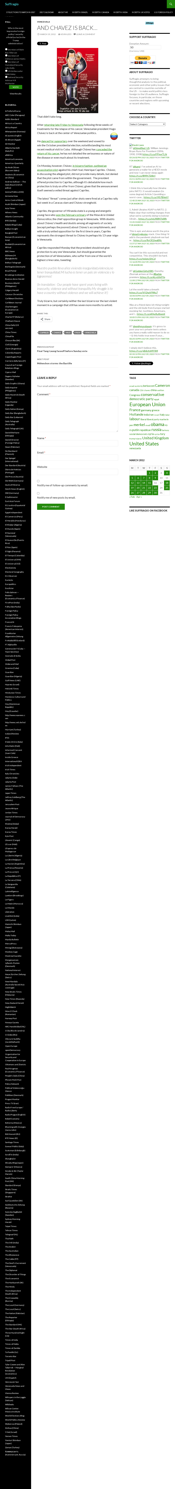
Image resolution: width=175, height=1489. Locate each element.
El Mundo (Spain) (12, 529)
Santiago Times (12, 1142)
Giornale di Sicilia (13, 656)
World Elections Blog (14, 1415)
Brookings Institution (14, 275)
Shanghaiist (10, 1158)
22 (149, 487)
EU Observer (11, 576)
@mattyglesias (140, 234)
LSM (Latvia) (10, 920)
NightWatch (10, 1007)
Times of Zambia (12, 1348)
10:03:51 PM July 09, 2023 (141, 317)
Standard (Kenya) (13, 1185)
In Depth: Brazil (80, 12)
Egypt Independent (13, 512)
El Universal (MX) (13, 559)
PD (166, 425)
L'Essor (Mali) (11, 844)
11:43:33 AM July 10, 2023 (141, 200)
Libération (9, 912)
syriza (157, 434)
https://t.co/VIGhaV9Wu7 (143, 292)
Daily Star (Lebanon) (14, 417)
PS (130, 430)
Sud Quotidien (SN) (14, 1200)
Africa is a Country (13, 123)
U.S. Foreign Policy (163, 12)
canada (134, 390)
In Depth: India (120, 12)
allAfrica (9, 155)
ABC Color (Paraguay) (15, 115)
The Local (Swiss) (13, 1309)
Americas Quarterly (14, 163)
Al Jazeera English (13, 135)
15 (149, 482)
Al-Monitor (10, 144)
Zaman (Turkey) (12, 1447)
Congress (134, 394)
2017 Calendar (46, 12)
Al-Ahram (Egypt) (13, 139)
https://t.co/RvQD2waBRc (147, 240)
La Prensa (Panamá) (14, 868)
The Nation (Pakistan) (15, 1313)
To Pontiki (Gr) (11, 1352)
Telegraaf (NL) (11, 1234)
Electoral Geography (14, 572)
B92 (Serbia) (10, 220)
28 (143, 492)
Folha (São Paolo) (13, 606)
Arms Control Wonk (14, 200)
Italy (162, 414)
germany (146, 410)
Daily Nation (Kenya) (14, 409)
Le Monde (9, 907)
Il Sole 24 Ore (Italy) (14, 742)
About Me (63, 12)
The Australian (11, 1251)
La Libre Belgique (13, 859)
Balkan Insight (11, 229)
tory (162, 433)
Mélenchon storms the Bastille (54, 361)
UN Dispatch (10, 1378)
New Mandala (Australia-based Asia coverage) (14, 984)
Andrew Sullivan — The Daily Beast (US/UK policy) (15, 184)
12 (132, 482)
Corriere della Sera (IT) (15, 361)
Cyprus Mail (10, 372)
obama (157, 424)
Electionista (10, 567)
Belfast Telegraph (13, 262)
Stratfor (8, 1196)
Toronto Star (10, 1356)
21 (143, 487)
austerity (139, 386)
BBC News (10, 251)
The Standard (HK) (13, 1324)
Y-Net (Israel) (11, 1432)
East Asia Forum (12, 501)
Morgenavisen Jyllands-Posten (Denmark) (12, 963)
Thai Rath (9, 1238)
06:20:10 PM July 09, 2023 (141, 338)
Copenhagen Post (13, 357)
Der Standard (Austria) (15, 465)
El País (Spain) (11, 547)
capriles (44, 332)
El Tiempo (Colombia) (15, 555)
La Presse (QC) (12, 872)
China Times (11, 332)
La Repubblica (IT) (13, 876)
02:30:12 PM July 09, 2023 (141, 354)
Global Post (10, 660)
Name (41, 438)
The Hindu (10, 1286)
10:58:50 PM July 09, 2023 (141, 295)
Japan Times (10, 793)
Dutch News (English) (15, 489)
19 (132, 487)
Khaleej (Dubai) (12, 824)
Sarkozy (165, 430)
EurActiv (9, 580)
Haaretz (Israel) (12, 684)
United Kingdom (155, 438)
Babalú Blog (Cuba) (13, 224)
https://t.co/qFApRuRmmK (151, 314)
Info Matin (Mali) (12, 746)
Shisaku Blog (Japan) (14, 1162)
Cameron (162, 385)
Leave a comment (85, 34)
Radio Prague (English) (15, 1114)
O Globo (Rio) (11, 1034)
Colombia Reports (13, 352)
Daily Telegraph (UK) (14, 428)
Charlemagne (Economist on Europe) (11, 309)
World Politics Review (15, 1420)
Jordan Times (11, 812)
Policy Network (12, 1084)
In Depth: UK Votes (141, 12)
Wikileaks (9, 1404)
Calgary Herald (12, 290)
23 (155, 487)
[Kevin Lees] (136, 144)
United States (144, 443)
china (154, 390)
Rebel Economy (12, 1118)
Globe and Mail (12, 664)
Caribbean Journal (13, 302)
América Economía (14, 159)
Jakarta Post (10, 782)
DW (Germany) (12, 493)
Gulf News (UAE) (13, 680)
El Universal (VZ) (12, 563)
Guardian (9, 672)
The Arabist (10, 1246)
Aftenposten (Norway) (15, 131)
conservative (152, 394)
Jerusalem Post (12, 804)
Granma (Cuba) (12, 668)
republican (145, 430)
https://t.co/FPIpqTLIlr (155, 154)
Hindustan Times (13, 692)
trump (132, 438)
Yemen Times (11, 1436)
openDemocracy (12, 1050)
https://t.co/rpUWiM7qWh (152, 218)
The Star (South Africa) (15, 1328)
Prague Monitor (12, 1099)
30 (155, 492)
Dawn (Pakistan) (12, 447)
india (146, 414)
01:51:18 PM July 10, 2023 (141, 179)
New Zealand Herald (14, 1003)
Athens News (11, 212)
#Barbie (157, 274)
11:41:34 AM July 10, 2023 (141, 222)
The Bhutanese (12, 1255)
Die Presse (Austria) (14, 476)
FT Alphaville (11, 644)
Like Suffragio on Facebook (148, 510)
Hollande (136, 414)
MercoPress (11, 943)
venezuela (90, 332)
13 (138, 482)
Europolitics (10, 584)
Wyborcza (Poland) (13, 1424)
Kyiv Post (9, 836)
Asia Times (10, 208)
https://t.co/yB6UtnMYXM (143, 350)
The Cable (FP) (11, 1259)
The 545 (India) (12, 1242)
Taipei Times (11, 1226)
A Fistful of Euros (13, 111)
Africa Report (11, 127)
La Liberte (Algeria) (13, 855)
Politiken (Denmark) (14, 1095)
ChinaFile (9, 336)
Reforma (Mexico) (13, 1123)
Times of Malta (12, 1344)
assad (131, 386)
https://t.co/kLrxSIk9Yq (152, 277)
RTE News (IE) (11, 1138)
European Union (147, 404)
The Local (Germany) (14, 1305)
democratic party (141, 399)
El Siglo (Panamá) (13, 551)
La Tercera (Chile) (13, 880)
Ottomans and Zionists (15, 1064)
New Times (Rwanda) (14, 999)
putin (135, 430)
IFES (7, 737)
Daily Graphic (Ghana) (15, 383)
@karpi (136, 166)
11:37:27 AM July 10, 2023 (141, 243)
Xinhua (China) (12, 1428)
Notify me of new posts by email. (56, 497)
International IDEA (13, 761)
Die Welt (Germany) (14, 480)
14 (143, 482)
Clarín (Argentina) (13, 348)
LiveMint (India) (12, 916)
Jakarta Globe (11, 777)
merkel (139, 424)
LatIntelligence (12, 891)
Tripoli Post (10, 1360)
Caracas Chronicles (14, 294)
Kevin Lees (65, 34)
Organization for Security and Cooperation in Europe (15, 1057)
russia (156, 429)
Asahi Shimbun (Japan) (15, 204)
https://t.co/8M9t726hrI (142, 175)
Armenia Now (11, 196)
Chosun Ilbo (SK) (12, 340)
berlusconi (148, 385)
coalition (160, 390)
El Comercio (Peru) (14, 516)
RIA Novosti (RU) (12, 1134)
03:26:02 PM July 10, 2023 (141, 157)
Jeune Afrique (11, 808)
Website (42, 466)
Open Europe (11, 1046)
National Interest (13, 970)
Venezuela (43, 21)
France (134, 410)
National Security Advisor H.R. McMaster (14, 80)
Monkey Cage (11, 952)
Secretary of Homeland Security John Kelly (14, 65)
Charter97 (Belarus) (14, 317)
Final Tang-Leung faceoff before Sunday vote (62, 349)
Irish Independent (13, 765)
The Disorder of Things (15, 1274)
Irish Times (10, 769)
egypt (156, 399)
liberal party (153, 419)
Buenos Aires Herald (14, 279)
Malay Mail (10, 931)
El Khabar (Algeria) (13, 524)
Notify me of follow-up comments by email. (62, 485)
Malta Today (10, 935)
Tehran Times (11, 1230)
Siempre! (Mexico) (13, 1167)
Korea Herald (11, 828)
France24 (9, 622)
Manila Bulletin (12, 939)
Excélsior (9, 588)
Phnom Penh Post (13, 1080)
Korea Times (11, 832)
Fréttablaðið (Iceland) (15, 640)
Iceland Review (12, 733)
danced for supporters (54, 141)
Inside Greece (11, 757)
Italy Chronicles (12, 773)
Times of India (11, 1340)
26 (132, 492)
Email (41, 452)
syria (151, 433)
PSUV (77, 332)
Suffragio (12, 4)
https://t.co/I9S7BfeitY (156, 197)
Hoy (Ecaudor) (11, 711)
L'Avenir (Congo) (12, 840)
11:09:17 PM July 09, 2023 (141, 280)
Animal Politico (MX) (14, 192)
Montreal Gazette (13, 956)
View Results (16, 93)
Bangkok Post (11, 233)
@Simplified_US (141, 148)
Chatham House (12, 321)
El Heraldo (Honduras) (15, 520)
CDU (141, 390)
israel (156, 415)
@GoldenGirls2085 (143, 271)
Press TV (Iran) (12, 1103)
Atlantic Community (14, 216)
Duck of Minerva (12, 485)
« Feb (132, 496)
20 (138, 487)
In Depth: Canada (100, 12)
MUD (68, 332)
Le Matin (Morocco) (14, 903)
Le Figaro (9, 899)
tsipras (139, 438)
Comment (43, 394)
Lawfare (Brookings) (14, 895)
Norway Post (11, 1018)
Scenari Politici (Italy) (14, 1146)
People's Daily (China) (15, 1075)
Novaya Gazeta (12, 1022)
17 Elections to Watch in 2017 (20, 12)
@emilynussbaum (142, 326)
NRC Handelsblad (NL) (15, 1026)
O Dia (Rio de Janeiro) (15, 1030)
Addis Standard (12, 119)
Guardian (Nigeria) (13, 676)
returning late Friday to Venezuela (63, 124)
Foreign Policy (11, 610)
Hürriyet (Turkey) (13, 729)
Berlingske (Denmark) (15, 266)
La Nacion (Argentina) (15, 863)
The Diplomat (11, 1270)
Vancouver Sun (12, 1382)
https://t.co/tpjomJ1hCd (142, 258)
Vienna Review (12, 1393)
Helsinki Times (12, 688)
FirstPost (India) (12, 602)
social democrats (138, 433)
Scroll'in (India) (12, 1154)
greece (155, 410)
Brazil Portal (10, 271)
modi (147, 425)
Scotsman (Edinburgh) (15, 1150)
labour (134, 419)
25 (167, 487)
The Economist (12, 1278)
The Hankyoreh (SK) (14, 1282)
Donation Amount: (139, 43)
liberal (143, 419)
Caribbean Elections (14, 298)
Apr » (139, 496)
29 (149, 492)
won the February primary (71, 214)
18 (167, 482)
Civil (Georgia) (11, 344)
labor (167, 415)
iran (151, 414)
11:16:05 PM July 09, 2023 (141, 262)
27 (138, 492)
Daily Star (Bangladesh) (15, 413)
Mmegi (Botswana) (13, 947)
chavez (57, 332)
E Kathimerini (11, 497)
